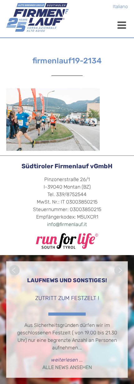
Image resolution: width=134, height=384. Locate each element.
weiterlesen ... (67, 360)
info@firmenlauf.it (67, 224)
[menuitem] (120, 7)
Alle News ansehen (67, 367)
